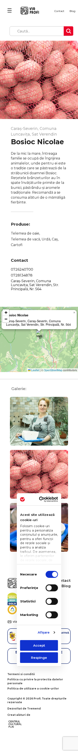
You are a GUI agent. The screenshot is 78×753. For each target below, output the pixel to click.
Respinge (39, 658)
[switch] (52, 587)
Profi (37, 698)
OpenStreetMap (53, 370)
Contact (59, 11)
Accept (39, 645)
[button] (39, 334)
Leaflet (35, 370)
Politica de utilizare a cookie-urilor (33, 688)
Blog (72, 11)
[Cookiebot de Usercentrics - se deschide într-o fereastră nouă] (45, 499)
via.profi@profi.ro (10, 622)
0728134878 (21, 275)
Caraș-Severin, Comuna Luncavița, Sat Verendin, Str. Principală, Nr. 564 (35, 285)
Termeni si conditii (21, 674)
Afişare (44, 632)
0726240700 (22, 269)
